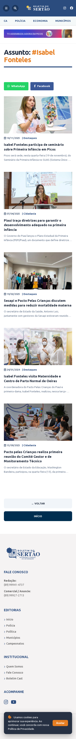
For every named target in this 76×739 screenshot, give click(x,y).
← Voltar (38, 503)
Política (11, 631)
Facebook (43, 86)
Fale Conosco (14, 672)
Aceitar (60, 723)
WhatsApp (18, 86)
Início (38, 516)
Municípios (63, 20)
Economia (40, 20)
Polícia (20, 20)
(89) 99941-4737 (14, 584)
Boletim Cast (14, 678)
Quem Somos (14, 666)
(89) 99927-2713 (14, 595)
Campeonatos (15, 643)
